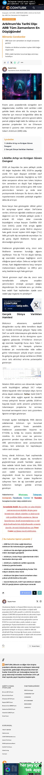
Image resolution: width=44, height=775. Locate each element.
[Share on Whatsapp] (14, 62)
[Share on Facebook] (7, 62)
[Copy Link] (18, 62)
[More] (21, 62)
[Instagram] (40, 601)
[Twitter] (37, 601)
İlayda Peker (12, 68)
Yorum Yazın (35, 646)
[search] (33, 8)
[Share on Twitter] (11, 62)
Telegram (37, 494)
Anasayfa (5, 13)
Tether (27, 394)
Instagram (6, 498)
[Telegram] (41, 763)
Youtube (38, 498)
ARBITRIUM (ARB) (21, 13)
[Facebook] (34, 763)
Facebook (17, 498)
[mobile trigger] (4, 8)
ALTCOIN (12, 13)
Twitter (26, 498)
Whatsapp (23, 494)
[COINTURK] (16, 8)
